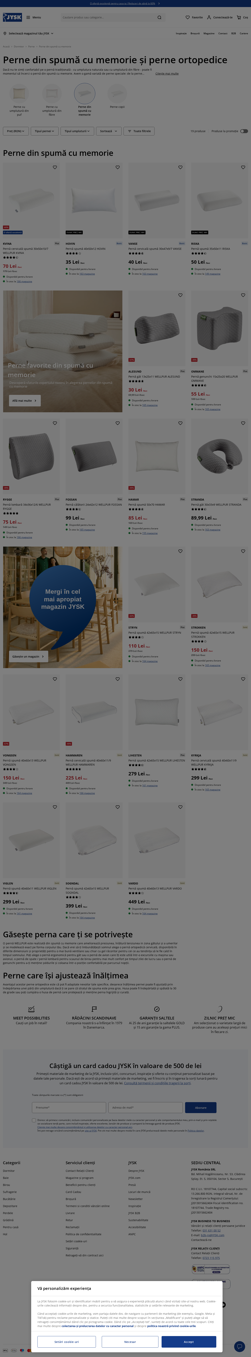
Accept (189, 1342)
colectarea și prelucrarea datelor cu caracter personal (98, 1326)
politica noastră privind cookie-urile (171, 1326)
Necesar (130, 1342)
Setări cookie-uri (67, 1342)
